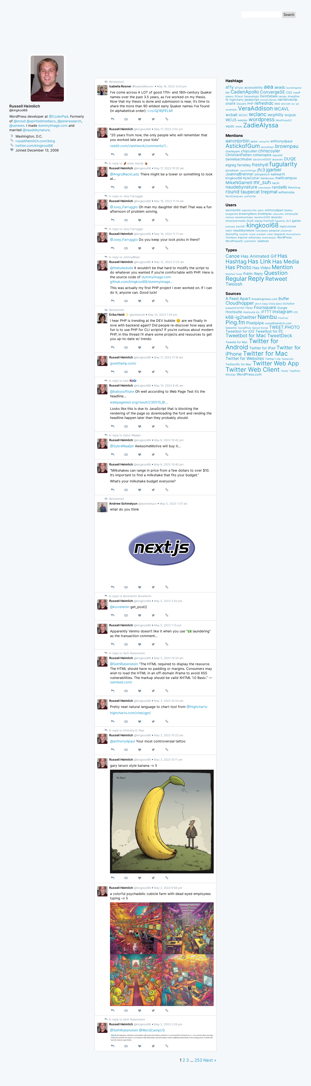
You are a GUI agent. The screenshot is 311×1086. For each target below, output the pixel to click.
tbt (293, 104)
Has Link (259, 261)
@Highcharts (197, 707)
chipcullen (249, 151)
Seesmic (231, 327)
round (232, 192)
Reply (256, 278)
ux (297, 103)
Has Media (285, 261)
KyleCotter (251, 178)
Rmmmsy (294, 187)
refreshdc (264, 103)
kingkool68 (234, 178)
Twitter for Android (252, 344)
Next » (209, 1060)
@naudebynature (36, 130)
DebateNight (251, 96)
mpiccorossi (288, 226)
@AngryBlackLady (124, 174)
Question (276, 272)
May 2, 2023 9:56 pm (168, 887)
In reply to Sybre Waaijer (124, 435)
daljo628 (277, 155)
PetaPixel (283, 318)
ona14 (230, 103)
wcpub (290, 115)
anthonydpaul (281, 141)
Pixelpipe (255, 322)
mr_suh (262, 182)
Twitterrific (288, 359)
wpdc (230, 126)
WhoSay (231, 374)
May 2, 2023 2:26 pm (168, 1024)
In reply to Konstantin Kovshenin (129, 596)
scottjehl (261, 234)
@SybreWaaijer (122, 446)
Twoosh (234, 284)
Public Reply (253, 273)
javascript (252, 100)
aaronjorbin (237, 140)
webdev (243, 120)
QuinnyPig (232, 234)
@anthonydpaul (122, 741)
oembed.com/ (121, 682)
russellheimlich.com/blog (35, 141)
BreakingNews (248, 213)
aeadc (279, 87)
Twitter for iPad (262, 348)
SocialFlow (244, 327)
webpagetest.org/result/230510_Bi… (139, 402)
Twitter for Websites (245, 358)
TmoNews (231, 237)
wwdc (238, 126)
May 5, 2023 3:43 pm (168, 601)
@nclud (20, 121)
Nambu (267, 316)
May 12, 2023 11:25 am (169, 262)
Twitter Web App (276, 363)
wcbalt (232, 114)
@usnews (16, 125)
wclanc (258, 114)
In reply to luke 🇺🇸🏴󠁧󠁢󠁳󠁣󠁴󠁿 (122, 380)
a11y (230, 87)
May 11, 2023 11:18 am (168, 357)
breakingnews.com (264, 299)
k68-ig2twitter (241, 317)
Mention (282, 267)
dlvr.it (258, 303)
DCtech (239, 96)
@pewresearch (69, 121)
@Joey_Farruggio (124, 207)
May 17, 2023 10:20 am (169, 168)
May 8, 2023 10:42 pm (168, 440)
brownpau (286, 146)
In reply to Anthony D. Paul (126, 730)
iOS (296, 312)
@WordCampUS (152, 1030)
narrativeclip (287, 100)
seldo (270, 234)
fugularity (283, 164)
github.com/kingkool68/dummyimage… (141, 281)
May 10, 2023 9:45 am (168, 385)
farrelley (244, 165)
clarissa (230, 217)
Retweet (276, 278)
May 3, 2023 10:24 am (168, 700)
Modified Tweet (234, 274)
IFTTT (266, 312)
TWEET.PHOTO (284, 327)
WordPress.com (249, 374)
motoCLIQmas (268, 99)
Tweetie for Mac (237, 342)
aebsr (254, 141)
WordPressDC (284, 120)
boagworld (232, 213)
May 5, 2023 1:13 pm (167, 625)
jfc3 (261, 169)
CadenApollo (245, 92)
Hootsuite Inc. (251, 312)
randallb (279, 187)
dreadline (293, 96)
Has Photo (238, 267)
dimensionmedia (236, 220)
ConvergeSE (272, 92)
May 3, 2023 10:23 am (168, 735)
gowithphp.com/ (123, 363)
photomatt (286, 230)
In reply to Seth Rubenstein (126, 653)
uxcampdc (231, 109)
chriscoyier (269, 150)
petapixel (274, 230)
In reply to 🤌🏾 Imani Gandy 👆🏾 (128, 163)
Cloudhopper (240, 303)
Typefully (294, 370)
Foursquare (265, 307)
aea (268, 86)
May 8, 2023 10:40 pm (168, 464)
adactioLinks (249, 210)
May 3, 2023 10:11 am (168, 759)
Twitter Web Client (253, 369)
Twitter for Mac (265, 353)
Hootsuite (234, 312)
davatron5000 (262, 159)
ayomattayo (267, 147)
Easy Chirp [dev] (272, 303)
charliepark (233, 151)
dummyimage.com (156, 277)
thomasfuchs (293, 234)
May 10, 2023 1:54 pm (162, 314)
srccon (285, 103)
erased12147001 (235, 308)
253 (198, 1060)
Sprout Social (260, 327)
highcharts (237, 99)
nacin (275, 183)
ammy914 (264, 141)
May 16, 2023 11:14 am (169, 201)
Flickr (249, 308)
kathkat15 (278, 174)
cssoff (296, 92)
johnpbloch (262, 174)
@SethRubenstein (124, 664)
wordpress (262, 119)
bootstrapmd (293, 87)
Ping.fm (235, 322)
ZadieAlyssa (260, 125)
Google (282, 308)
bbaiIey (288, 210)
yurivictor (250, 196)
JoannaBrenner (240, 174)
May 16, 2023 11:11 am (168, 233)
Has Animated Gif (259, 256)
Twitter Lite (273, 359)
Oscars (241, 103)
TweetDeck (279, 335)
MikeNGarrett (239, 182)
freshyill (260, 164)
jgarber (274, 169)
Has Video (261, 267)
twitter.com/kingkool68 (34, 145)
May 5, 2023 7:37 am (173, 503)
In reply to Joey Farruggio (125, 196)
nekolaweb (264, 187)
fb (227, 99)
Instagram (282, 311)
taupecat (250, 191)
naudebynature (241, 187)
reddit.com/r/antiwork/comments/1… (139, 146)
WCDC (243, 115)
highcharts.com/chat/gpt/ (130, 713)
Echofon (288, 303)
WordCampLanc (234, 196)
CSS (289, 92)
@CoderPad (58, 116)
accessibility (253, 87)
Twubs (284, 370)
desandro (277, 159)
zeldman (263, 241)
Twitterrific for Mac (239, 364)
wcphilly (275, 114)
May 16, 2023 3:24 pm (171, 86)
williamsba (286, 192)
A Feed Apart (238, 298)
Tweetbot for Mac (246, 336)
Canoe (233, 256)
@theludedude (121, 268)
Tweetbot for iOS (240, 331)
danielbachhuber (239, 159)
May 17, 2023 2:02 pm (168, 129)
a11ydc (239, 87)
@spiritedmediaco (41, 121)
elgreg (231, 165)
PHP (250, 103)
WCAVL (281, 108)
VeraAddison (255, 108)
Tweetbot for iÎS (269, 331)
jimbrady (230, 226)
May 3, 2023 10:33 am (168, 658)
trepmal (269, 191)
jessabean (232, 170)
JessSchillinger (248, 170)
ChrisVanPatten (239, 155)
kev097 (240, 226)
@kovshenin (119, 607)
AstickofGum (243, 145)
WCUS (231, 120)
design (283, 96)
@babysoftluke (122, 391)
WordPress (284, 237)
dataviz (230, 96)
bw (228, 92)
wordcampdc (269, 237)
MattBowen (267, 178)
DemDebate (269, 96)
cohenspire (262, 155)
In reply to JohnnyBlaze (124, 257)
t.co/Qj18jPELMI (160, 111)
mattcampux (286, 178)
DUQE (290, 158)
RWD (277, 103)
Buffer (283, 298)
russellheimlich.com (278, 323)
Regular (236, 278)
